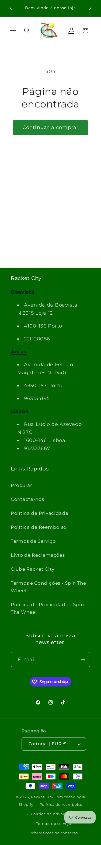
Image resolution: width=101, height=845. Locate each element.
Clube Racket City (32, 569)
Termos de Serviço (33, 541)
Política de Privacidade (39, 513)
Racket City (42, 797)
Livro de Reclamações (38, 555)
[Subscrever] (83, 659)
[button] (13, 31)
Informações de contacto (53, 833)
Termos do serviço (53, 823)
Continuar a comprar (50, 127)
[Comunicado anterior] (11, 8)
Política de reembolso (61, 804)
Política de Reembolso (39, 527)
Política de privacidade (53, 814)
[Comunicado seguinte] (90, 8)
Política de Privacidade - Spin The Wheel (47, 608)
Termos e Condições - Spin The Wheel (48, 586)
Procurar (21, 485)
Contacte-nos (27, 499)
